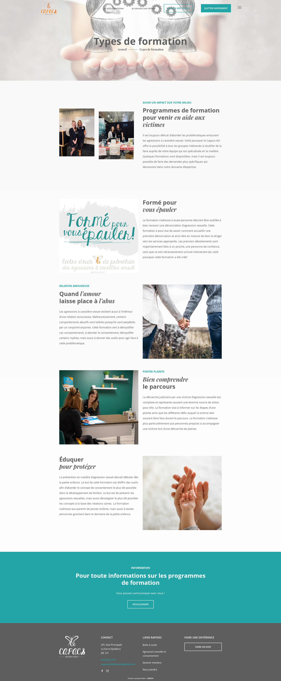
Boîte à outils (150, 645)
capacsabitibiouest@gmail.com (118, 664)
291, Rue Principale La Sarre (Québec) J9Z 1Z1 (111, 649)
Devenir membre (152, 662)
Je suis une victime (114, 8)
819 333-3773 (108, 659)
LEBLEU (150, 678)
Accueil (122, 49)
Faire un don (203, 646)
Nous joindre (141, 604)
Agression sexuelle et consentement (154, 653)
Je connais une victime (144, 8)
